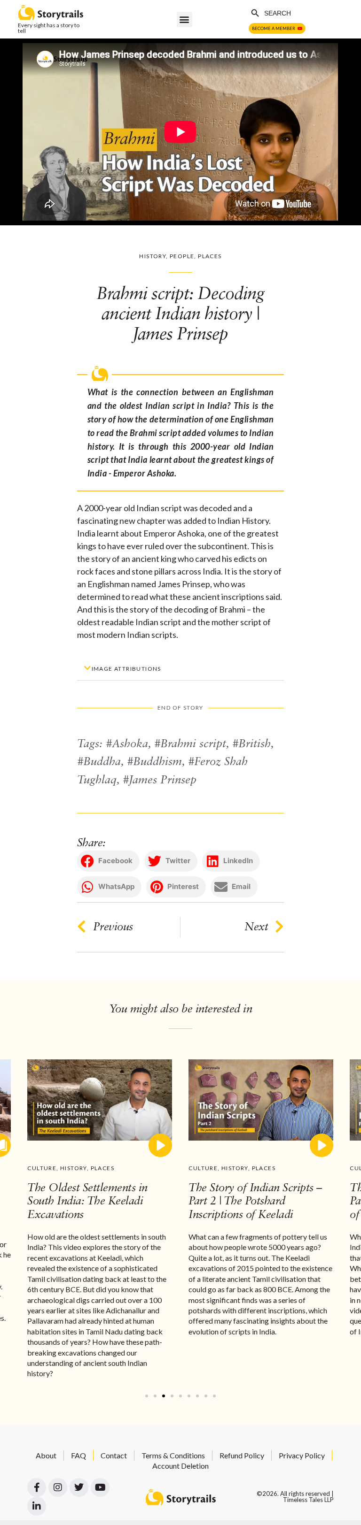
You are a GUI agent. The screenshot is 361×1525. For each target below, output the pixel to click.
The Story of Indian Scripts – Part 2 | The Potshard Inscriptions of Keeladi (255, 1202)
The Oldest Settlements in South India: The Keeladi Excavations (87, 1202)
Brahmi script (193, 744)
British (254, 744)
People (182, 256)
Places (209, 256)
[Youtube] (100, 1487)
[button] (184, 19)
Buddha (102, 762)
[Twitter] (79, 1487)
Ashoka (130, 744)
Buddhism (157, 762)
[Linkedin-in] (36, 1506)
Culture (41, 1168)
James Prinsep (162, 780)
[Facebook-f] (36, 1487)
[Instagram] (57, 1487)
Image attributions (126, 668)
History (152, 256)
